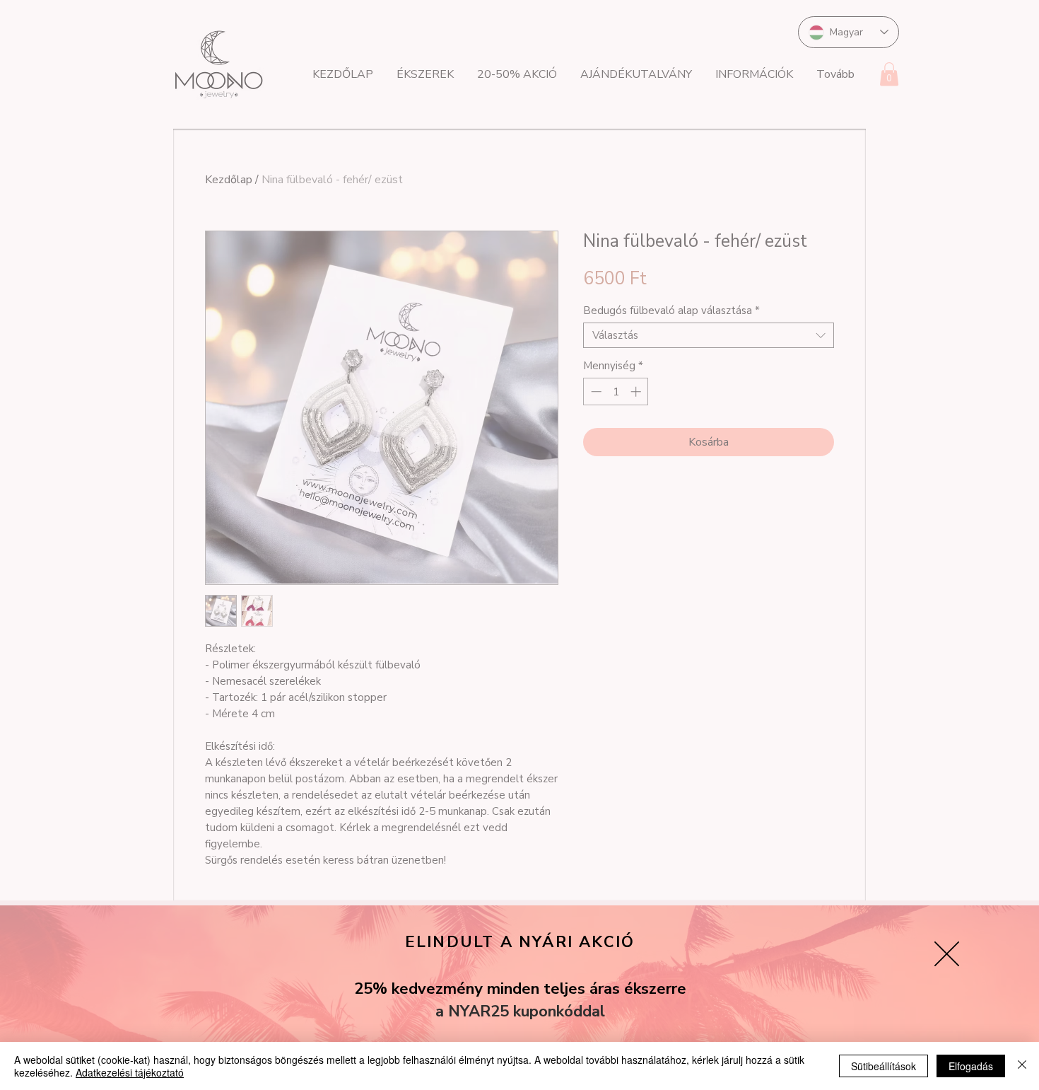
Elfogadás (971, 1066)
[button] (946, 953)
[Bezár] (1022, 1066)
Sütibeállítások (883, 1066)
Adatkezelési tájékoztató (130, 1072)
